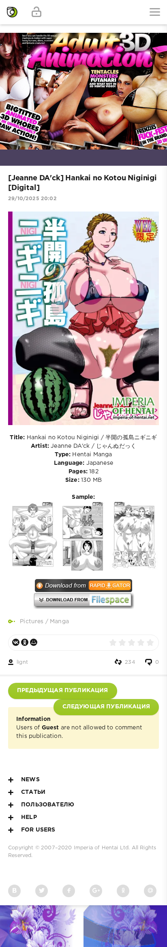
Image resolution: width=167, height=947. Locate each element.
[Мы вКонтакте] (14, 891)
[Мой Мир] (33, 642)
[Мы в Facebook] (68, 891)
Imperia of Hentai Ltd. (103, 848)
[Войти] (36, 12)
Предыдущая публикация (62, 690)
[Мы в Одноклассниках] (123, 891)
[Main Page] (12, 12)
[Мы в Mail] (150, 891)
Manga (59, 621)
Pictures (31, 621)
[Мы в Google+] (96, 891)
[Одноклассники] (24, 642)
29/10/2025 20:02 (32, 199)
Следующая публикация (106, 706)
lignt (22, 662)
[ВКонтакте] (15, 642)
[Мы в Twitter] (41, 891)
